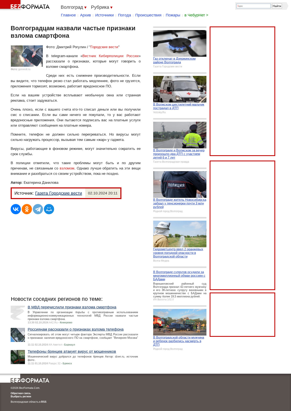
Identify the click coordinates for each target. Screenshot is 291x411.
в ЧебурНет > (196, 15)
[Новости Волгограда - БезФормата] (25, 5)
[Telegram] (38, 209)
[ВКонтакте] (16, 209)
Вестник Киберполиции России (110, 56)
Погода (124, 15)
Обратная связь (21, 393)
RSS (43, 401)
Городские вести (104, 47)
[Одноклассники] (27, 209)
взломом (67, 168)
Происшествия (148, 15)
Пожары (173, 15)
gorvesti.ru (24, 69)
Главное (68, 15)
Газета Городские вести (58, 193)
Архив (85, 15)
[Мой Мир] (49, 209)
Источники (104, 15)
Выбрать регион (21, 396)
